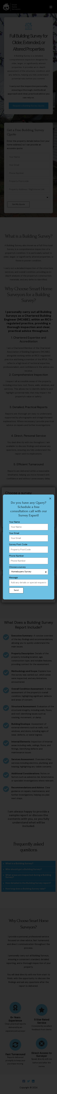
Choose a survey (17, 567)
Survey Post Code (18, 544)
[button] (50, 498)
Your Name (14, 522)
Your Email (14, 533)
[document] (28, 547)
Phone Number (16, 556)
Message (13, 577)
